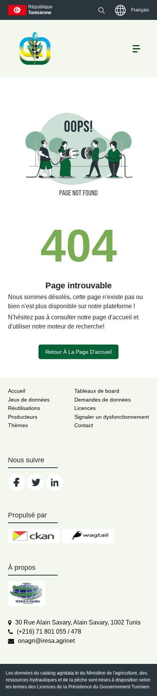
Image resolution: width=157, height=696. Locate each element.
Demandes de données (102, 400)
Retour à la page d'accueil (78, 352)
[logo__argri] (34, 48)
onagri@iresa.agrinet (46, 640)
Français (140, 10)
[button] (101, 10)
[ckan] (34, 536)
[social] (16, 482)
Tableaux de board (96, 391)
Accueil (16, 391)
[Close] (123, 677)
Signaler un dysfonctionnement (111, 417)
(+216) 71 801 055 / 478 (49, 631)
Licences (85, 408)
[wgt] (88, 536)
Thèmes (18, 425)
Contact (83, 425)
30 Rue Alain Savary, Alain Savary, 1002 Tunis (78, 622)
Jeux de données (29, 400)
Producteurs (22, 417)
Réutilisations (24, 408)
